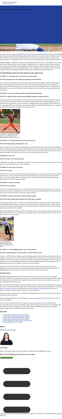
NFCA (4, 285)
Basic (3, 305)
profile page (14, 351)
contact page (32, 298)
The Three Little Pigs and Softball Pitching (35, 54)
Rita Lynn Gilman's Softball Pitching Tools (12, 6)
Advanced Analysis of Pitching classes (37, 288)
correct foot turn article (47, 88)
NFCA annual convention (9, 288)
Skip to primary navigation (10, 2)
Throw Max (15, 214)
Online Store (41, 413)
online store (39, 305)
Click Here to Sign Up (6, 358)
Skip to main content (8, 3)
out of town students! (36, 303)
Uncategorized (11, 330)
